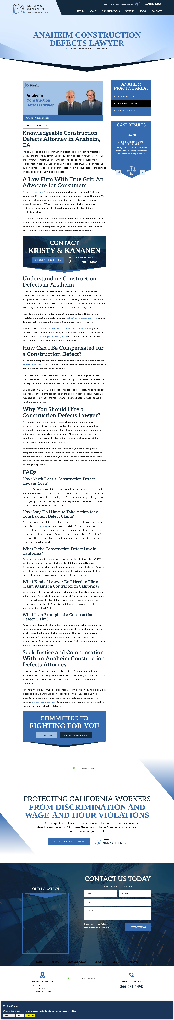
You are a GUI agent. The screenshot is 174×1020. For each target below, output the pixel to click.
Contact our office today (44, 702)
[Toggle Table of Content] (44, 125)
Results (129, 11)
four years (43, 526)
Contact (157, 11)
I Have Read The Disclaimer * (98, 927)
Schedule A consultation (69, 841)
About (92, 11)
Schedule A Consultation (48, 260)
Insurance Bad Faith (126, 110)
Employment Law (125, 96)
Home (80, 11)
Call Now (46, 735)
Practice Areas (111, 11)
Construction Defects (127, 103)
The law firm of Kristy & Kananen (39, 192)
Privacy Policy (100, 924)
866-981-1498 (152, 4)
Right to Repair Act (32, 364)
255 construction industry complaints (71, 328)
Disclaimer (88, 924)
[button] (148, 96)
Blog (143, 11)
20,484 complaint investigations (51, 336)
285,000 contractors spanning (82, 318)
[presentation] (118, 172)
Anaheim (41, 295)
